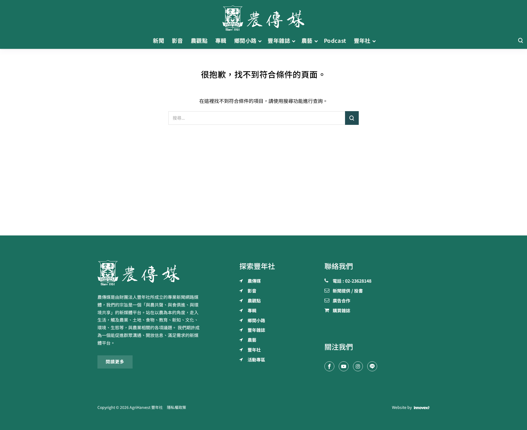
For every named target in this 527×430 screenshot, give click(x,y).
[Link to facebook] (329, 366)
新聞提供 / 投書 (348, 291)
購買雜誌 (341, 311)
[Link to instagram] (358, 366)
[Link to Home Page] (263, 16)
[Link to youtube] (344, 366)
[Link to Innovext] (422, 407)
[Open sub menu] (260, 41)
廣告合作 (341, 301)
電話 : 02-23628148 (352, 281)
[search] (352, 118)
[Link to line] (372, 366)
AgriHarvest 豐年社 (146, 407)
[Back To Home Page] (150, 272)
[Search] (520, 40)
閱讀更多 (115, 361)
